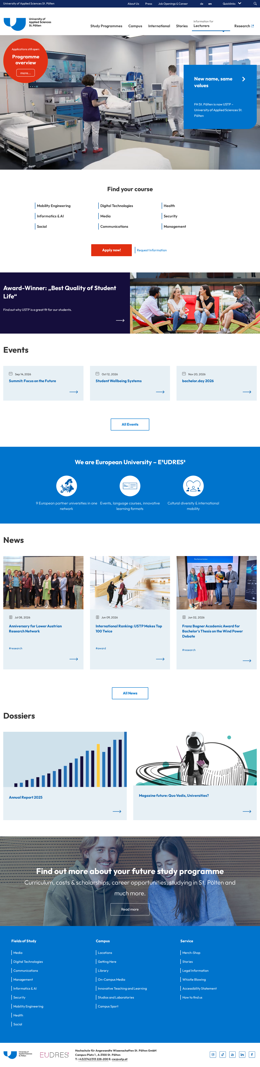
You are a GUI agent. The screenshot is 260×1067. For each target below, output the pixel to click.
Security (19, 997)
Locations (105, 953)
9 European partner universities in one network (66, 506)
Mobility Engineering (28, 1006)
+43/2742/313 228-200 (93, 1059)
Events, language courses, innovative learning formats (130, 506)
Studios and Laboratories (116, 997)
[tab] (66, 208)
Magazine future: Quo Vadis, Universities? (174, 795)
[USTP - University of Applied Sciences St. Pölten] (28, 21)
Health (18, 1015)
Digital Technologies (28, 962)
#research (15, 648)
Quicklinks (229, 3)
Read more (130, 909)
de (201, 3)
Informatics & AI (25, 988)
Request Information (152, 250)
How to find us (192, 997)
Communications (25, 970)
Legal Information (195, 970)
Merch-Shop (191, 953)
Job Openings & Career (173, 3)
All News (130, 693)
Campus (135, 26)
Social (17, 1024)
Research (242, 26)
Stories (182, 26)
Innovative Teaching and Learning (122, 988)
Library (103, 970)
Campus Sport (108, 1006)
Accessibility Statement (199, 988)
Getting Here (107, 962)
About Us (133, 3)
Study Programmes (106, 26)
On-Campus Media (111, 979)
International (159, 26)
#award (101, 648)
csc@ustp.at (120, 1059)
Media (17, 953)
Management (23, 979)
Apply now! (111, 250)
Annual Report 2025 (25, 797)
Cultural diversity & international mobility (193, 506)
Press (148, 3)
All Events (130, 424)
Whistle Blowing (194, 979)
